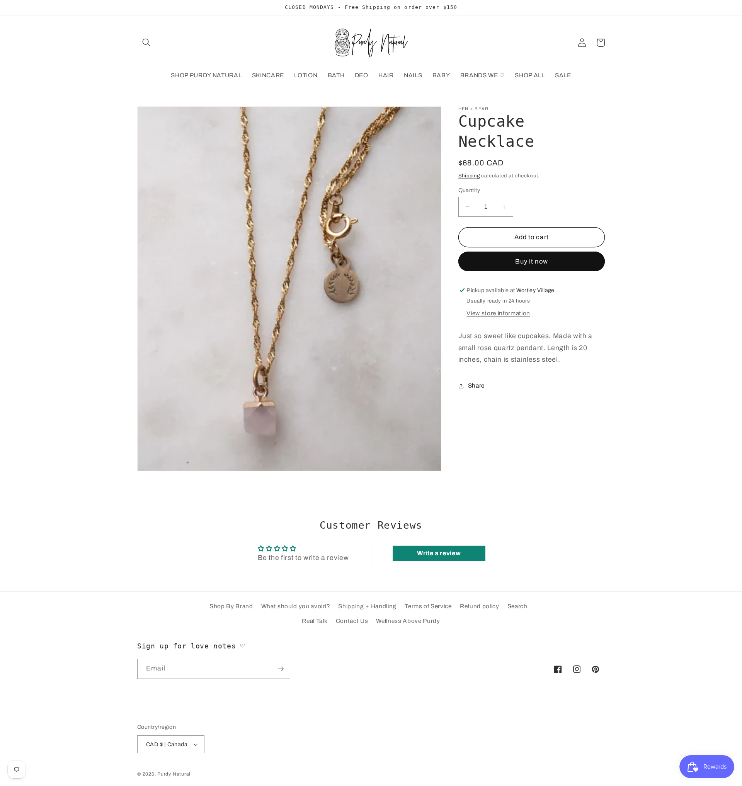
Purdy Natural (174, 774)
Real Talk (314, 621)
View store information (498, 313)
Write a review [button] (439, 553)
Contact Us (352, 621)
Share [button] (476, 385)
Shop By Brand (231, 606)
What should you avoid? (295, 606)
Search (517, 606)
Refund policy (479, 606)
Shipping (469, 176)
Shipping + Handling (367, 606)
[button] (146, 42)
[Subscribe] (280, 669)
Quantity (469, 190)
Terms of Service (428, 606)
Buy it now (531, 261)
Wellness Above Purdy (408, 621)
